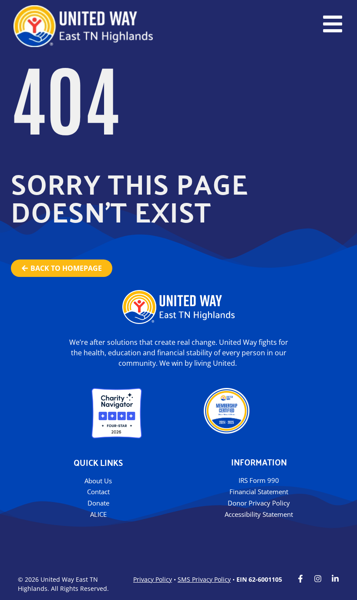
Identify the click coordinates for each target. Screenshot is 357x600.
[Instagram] (318, 579)
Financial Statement (258, 491)
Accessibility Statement (259, 514)
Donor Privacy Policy (259, 503)
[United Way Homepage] (83, 26)
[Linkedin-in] (335, 579)
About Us (98, 480)
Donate (98, 503)
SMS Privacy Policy (204, 579)
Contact (98, 491)
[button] (333, 24)
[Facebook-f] (300, 579)
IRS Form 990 (259, 480)
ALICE (98, 514)
